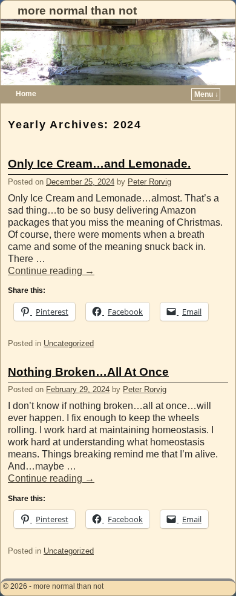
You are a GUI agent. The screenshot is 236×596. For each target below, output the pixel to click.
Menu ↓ (206, 94)
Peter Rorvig (149, 181)
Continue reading (51, 271)
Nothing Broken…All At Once (88, 371)
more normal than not (77, 10)
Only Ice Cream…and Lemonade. (99, 163)
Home (26, 94)
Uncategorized (69, 343)
